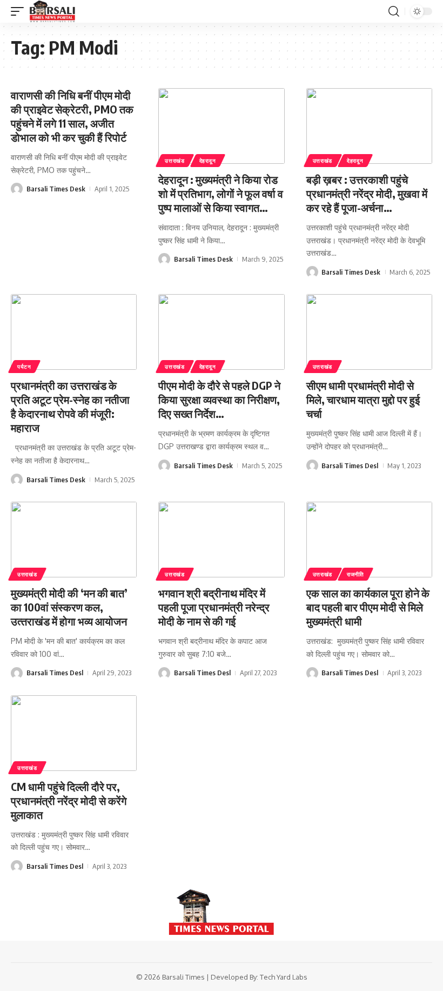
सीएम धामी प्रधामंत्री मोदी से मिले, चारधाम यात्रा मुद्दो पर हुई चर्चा (363, 399)
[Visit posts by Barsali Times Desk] (17, 189)
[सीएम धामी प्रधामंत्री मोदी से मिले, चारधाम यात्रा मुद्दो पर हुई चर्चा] (369, 332)
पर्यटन (24, 366)
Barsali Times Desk (55, 188)
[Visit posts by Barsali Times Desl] (312, 465)
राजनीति (355, 574)
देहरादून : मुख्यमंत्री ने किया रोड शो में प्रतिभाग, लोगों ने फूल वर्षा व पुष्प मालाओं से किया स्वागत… (220, 193)
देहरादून (207, 160)
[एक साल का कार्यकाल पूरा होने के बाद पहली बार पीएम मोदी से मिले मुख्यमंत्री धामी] (369, 539)
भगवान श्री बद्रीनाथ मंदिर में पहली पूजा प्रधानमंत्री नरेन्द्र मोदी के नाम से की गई (214, 607)
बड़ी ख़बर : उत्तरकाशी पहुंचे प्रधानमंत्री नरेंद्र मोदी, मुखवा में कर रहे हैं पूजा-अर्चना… (366, 193)
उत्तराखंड (175, 160)
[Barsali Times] (52, 11)
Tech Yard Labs (283, 977)
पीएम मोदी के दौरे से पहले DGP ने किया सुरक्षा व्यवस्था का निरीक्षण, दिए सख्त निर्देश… (219, 399)
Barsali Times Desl (349, 465)
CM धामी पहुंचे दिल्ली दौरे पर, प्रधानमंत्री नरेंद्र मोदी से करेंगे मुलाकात (68, 800)
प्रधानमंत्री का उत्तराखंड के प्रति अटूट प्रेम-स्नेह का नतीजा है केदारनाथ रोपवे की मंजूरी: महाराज (70, 406)
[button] (20, 11)
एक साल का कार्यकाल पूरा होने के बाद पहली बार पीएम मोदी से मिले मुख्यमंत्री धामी (367, 607)
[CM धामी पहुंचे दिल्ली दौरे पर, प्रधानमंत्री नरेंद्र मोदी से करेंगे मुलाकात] (74, 733)
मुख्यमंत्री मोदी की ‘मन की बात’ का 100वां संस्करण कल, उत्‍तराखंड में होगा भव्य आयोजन (69, 607)
